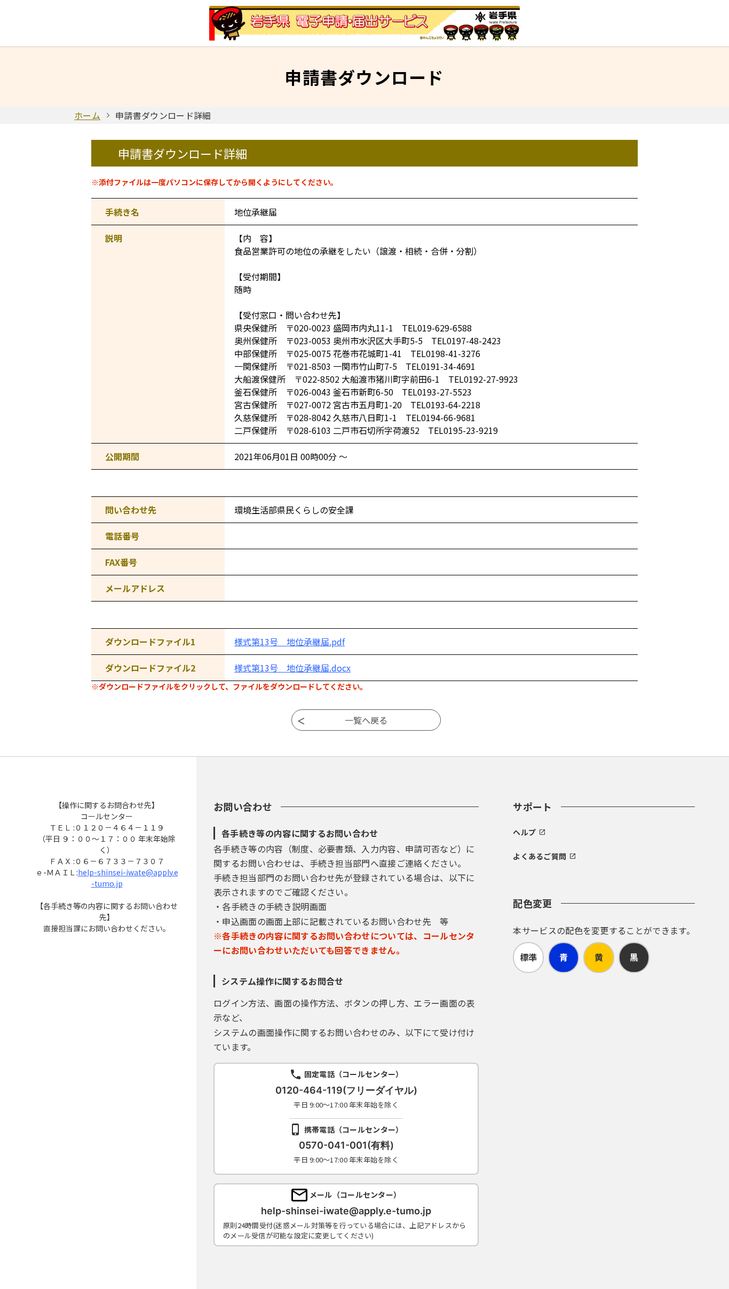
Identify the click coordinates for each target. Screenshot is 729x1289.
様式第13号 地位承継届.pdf (289, 641)
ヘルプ (524, 832)
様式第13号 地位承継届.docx (292, 667)
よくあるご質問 (539, 856)
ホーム (87, 115)
